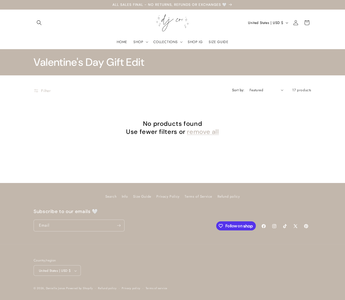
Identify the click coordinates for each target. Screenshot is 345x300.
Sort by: (238, 90)
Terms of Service (198, 196)
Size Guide (142, 196)
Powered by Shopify (79, 288)
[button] (39, 22)
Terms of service (156, 288)
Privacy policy (131, 288)
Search (111, 196)
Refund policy (228, 196)
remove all (203, 132)
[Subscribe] (118, 225)
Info (125, 196)
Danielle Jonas (55, 288)
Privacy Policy (167, 196)
